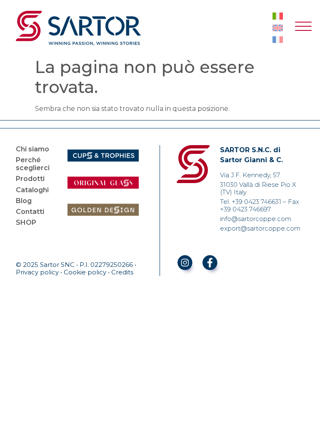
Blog (24, 201)
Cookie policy (85, 272)
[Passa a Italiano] (277, 16)
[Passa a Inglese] (277, 28)
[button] (303, 28)
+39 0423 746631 (256, 202)
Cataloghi (32, 190)
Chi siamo (32, 149)
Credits (122, 272)
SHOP (26, 222)
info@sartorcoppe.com (255, 219)
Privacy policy (37, 272)
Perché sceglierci (33, 164)
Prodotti (30, 179)
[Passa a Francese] (277, 39)
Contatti (30, 212)
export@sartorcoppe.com (260, 228)
